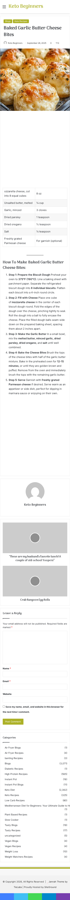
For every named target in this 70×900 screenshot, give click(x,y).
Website (7, 694)
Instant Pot (11, 779)
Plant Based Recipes (16, 814)
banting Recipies (14, 758)
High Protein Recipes (16, 774)
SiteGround (50, 887)
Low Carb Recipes (15, 800)
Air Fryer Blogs (13, 747)
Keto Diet (10, 789)
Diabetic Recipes (14, 768)
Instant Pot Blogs (14, 784)
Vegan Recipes (13, 846)
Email (7, 681)
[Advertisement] (35, 151)
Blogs (8, 21)
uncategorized (12, 835)
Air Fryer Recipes (14, 753)
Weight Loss (11, 851)
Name (7, 668)
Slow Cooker (12, 819)
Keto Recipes (21, 21)
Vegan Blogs (11, 841)
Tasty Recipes (12, 830)
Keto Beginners (15, 43)
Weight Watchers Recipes (19, 856)
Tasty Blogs (11, 825)
